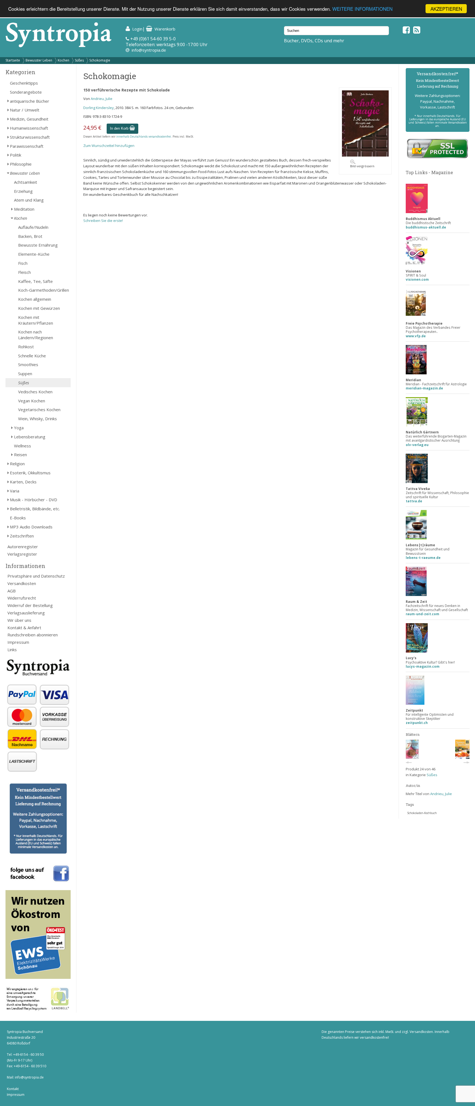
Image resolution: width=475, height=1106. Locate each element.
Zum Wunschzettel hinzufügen (108, 145)
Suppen (25, 373)
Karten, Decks (23, 481)
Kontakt (13, 1089)
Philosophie (21, 164)
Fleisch (24, 272)
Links (12, 649)
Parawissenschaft (26, 146)
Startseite (12, 60)
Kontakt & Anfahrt (24, 627)
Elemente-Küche (33, 254)
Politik (15, 155)
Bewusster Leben (39, 60)
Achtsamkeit (25, 182)
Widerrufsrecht (21, 598)
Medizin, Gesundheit (29, 119)
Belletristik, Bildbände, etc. (35, 508)
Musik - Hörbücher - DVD (33, 499)
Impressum (18, 642)
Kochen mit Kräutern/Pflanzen (35, 320)
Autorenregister (22, 546)
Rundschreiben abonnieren (32, 634)
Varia (14, 491)
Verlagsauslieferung (26, 612)
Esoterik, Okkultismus (30, 472)
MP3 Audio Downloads (31, 527)
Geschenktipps (24, 83)
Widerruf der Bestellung (30, 605)
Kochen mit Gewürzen (39, 308)
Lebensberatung (29, 436)
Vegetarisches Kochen (39, 409)
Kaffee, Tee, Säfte (35, 281)
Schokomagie (99, 60)
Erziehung (23, 191)
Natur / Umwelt (24, 110)
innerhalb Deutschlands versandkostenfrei (143, 136)
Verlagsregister (22, 554)
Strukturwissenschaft (30, 137)
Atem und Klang (29, 200)
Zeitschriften (22, 536)
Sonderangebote (26, 92)
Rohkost (26, 346)
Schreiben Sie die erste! (103, 220)
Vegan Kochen (31, 400)
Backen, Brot (30, 236)
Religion (17, 463)
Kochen (63, 60)
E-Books (18, 517)
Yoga (19, 427)
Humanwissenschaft (29, 128)
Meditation (24, 209)
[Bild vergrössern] (365, 155)
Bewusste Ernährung (38, 245)
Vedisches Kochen (35, 391)
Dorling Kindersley (98, 107)
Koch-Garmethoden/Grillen (43, 290)
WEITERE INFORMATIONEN (362, 8)
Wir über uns (19, 620)
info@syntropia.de (149, 50)
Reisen (20, 454)
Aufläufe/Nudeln (33, 227)
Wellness (22, 445)
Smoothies (28, 364)
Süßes (79, 60)
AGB (11, 591)
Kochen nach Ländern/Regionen (35, 334)
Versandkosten (21, 583)
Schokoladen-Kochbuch (422, 813)
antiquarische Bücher (29, 101)
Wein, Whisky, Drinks (37, 418)
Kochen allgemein (34, 299)
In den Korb (119, 128)
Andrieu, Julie (101, 98)
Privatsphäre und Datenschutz (36, 576)
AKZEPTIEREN (446, 8)
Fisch (22, 263)
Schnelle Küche (32, 355)
